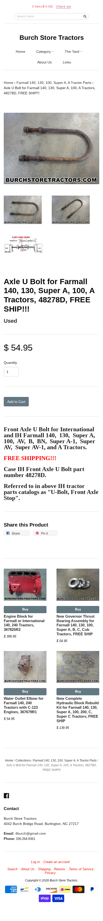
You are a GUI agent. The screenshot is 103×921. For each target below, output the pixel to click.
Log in (35, 862)
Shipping (44, 869)
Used (10, 321)
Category (44, 52)
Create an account (56, 862)
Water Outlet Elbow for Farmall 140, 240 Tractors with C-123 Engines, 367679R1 (24, 705)
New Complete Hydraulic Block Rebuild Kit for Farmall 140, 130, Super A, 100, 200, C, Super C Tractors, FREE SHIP (77, 710)
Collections (23, 760)
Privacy (50, 873)
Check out (63, 6)
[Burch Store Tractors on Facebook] (6, 796)
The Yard (72, 52)
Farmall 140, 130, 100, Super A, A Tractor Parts (53, 83)
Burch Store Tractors (52, 37)
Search (12, 869)
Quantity (10, 362)
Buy (25, 609)
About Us (44, 62)
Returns (59, 869)
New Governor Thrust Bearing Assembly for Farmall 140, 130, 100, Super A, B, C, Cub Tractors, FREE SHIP (75, 625)
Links (67, 62)
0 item (42, 6)
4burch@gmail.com (30, 833)
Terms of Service (81, 869)
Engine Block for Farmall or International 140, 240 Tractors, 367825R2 (24, 623)
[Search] (85, 16)
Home (20, 52)
